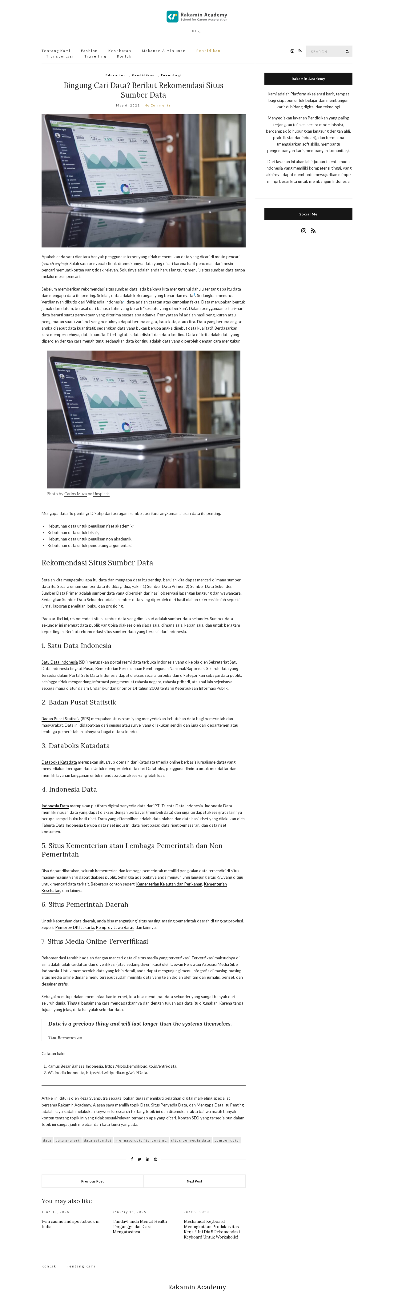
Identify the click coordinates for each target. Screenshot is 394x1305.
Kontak (124, 56)
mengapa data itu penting (141, 1140)
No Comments (157, 105)
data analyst (68, 1140)
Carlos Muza (75, 493)
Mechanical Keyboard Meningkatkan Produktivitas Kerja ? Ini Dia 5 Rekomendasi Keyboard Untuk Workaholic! (212, 1229)
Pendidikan (208, 51)
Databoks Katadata (59, 762)
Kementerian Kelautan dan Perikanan (169, 883)
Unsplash (101, 493)
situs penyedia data (191, 1140)
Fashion (89, 51)
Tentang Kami (56, 51)
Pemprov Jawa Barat (115, 927)
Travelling (95, 56)
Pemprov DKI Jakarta (74, 927)
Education (116, 75)
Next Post (194, 1181)
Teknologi (171, 75)
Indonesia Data (55, 805)
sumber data (227, 1140)
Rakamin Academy (197, 1287)
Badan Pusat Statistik (61, 718)
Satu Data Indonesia (60, 662)
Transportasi (60, 56)
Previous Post (92, 1181)
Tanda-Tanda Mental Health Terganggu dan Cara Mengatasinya (140, 1227)
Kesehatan (119, 51)
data (47, 1140)
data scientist (98, 1140)
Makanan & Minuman (164, 51)
